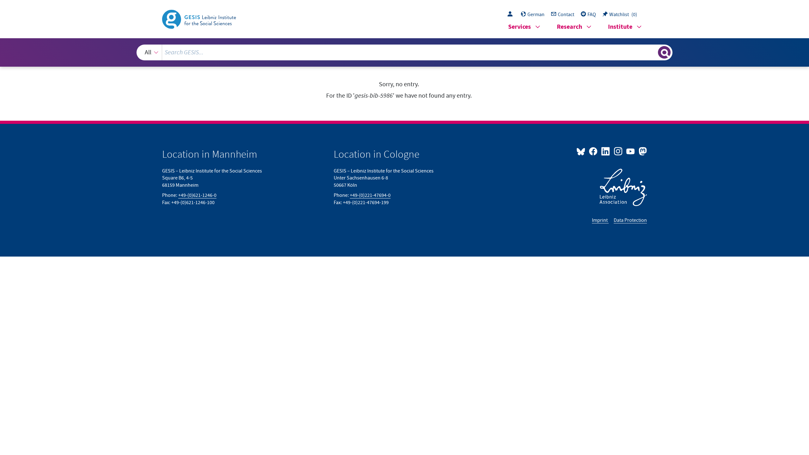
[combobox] (404, 52)
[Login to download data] (512, 14)
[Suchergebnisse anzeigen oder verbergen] (664, 52)
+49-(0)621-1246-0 (197, 195)
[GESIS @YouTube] (631, 151)
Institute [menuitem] (620, 27)
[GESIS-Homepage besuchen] (199, 19)
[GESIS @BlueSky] (582, 151)
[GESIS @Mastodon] (642, 151)
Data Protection (630, 220)
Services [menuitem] (519, 27)
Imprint (600, 220)
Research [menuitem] (569, 27)
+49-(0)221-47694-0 (370, 195)
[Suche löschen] (652, 52)
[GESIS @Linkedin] (606, 151)
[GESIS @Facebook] (593, 151)
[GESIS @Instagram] (618, 151)
